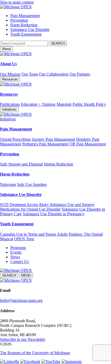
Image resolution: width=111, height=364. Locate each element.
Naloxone (8, 184)
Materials (64, 104)
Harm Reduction (23, 25)
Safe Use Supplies (32, 184)
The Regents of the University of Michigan (35, 353)
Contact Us (19, 261)
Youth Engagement (26, 34)
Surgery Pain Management (53, 139)
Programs (18, 247)
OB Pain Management (87, 144)
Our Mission (10, 74)
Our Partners (79, 74)
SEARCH (9, 275)
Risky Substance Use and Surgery (67, 204)
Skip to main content (17, 2)
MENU (26, 275)
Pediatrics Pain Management (45, 144)
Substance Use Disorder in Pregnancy (53, 214)
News (15, 257)
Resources (9, 94)
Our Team (29, 74)
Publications (10, 104)
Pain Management (25, 15)
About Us (8, 64)
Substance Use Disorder (30, 29)
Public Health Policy (89, 104)
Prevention (19, 20)
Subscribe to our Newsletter (22, 339)
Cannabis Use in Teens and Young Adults (34, 234)
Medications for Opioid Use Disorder (30, 209)
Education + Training (38, 104)
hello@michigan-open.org (21, 300)
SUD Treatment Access (19, 204)
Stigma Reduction (58, 164)
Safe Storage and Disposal (21, 164)
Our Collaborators (53, 74)
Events (15, 252)
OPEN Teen (24, 239)
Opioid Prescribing (15, 139)
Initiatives (8, 119)
